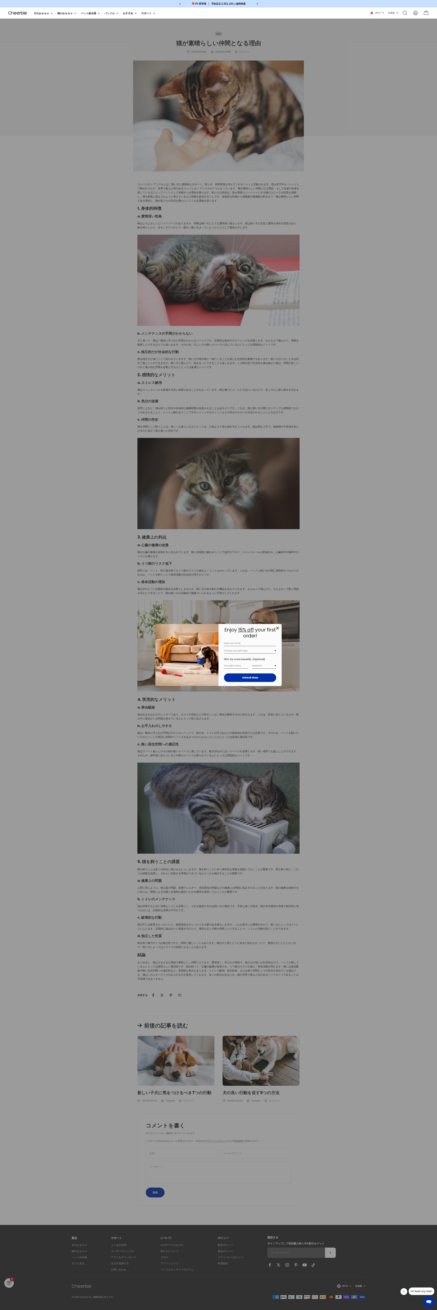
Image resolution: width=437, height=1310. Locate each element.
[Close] (277, 628)
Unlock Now (250, 677)
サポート (146, 13)
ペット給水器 (88, 13)
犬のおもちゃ (41, 13)
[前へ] (179, 4)
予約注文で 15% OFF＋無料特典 (228, 3)
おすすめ (128, 13)
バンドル (109, 13)
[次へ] (257, 4)
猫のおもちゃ (65, 13)
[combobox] (250, 650)
